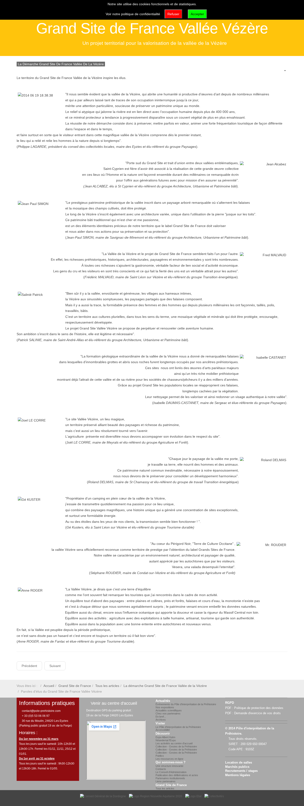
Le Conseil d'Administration (171, 772)
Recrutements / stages (241, 771)
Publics (160, 755)
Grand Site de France (74, 686)
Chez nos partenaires (168, 713)
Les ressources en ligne (169, 758)
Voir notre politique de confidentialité (133, 14)
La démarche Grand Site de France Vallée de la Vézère (165, 686)
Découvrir (163, 733)
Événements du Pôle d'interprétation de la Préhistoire (186, 704)
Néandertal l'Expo (166, 740)
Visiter (160, 723)
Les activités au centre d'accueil (174, 743)
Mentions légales (237, 775)
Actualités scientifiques (169, 710)
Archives (161, 719)
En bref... (161, 716)
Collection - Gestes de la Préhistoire (176, 746)
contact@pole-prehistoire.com (41, 711)
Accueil (48, 686)
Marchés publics (237, 767)
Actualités (163, 701)
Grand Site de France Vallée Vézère (152, 28)
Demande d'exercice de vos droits (257, 713)
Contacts (161, 769)
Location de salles (238, 762)
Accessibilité (163, 729)
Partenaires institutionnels (170, 778)
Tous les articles (107, 686)
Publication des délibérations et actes (177, 775)
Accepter (197, 14)
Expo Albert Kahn (165, 737)
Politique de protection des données (258, 708)
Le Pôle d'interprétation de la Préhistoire (178, 727)
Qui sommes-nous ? (170, 762)
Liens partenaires (166, 781)
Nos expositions (165, 707)
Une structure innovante (169, 765)
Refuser (173, 14)
